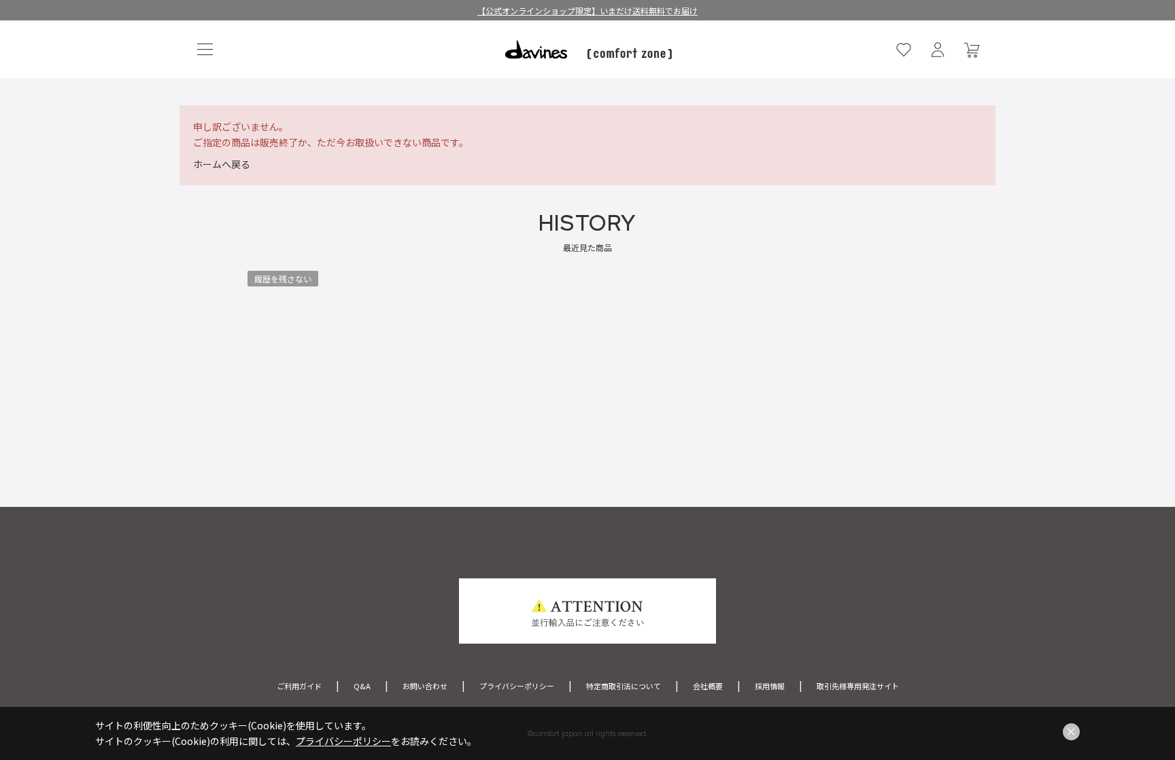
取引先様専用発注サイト (858, 685)
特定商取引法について (623, 685)
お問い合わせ (425, 685)
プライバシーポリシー (516, 685)
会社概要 (708, 685)
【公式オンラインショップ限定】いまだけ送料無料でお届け (587, 10)
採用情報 (770, 685)
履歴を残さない (282, 278)
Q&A (362, 685)
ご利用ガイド (299, 685)
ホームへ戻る (221, 164)
